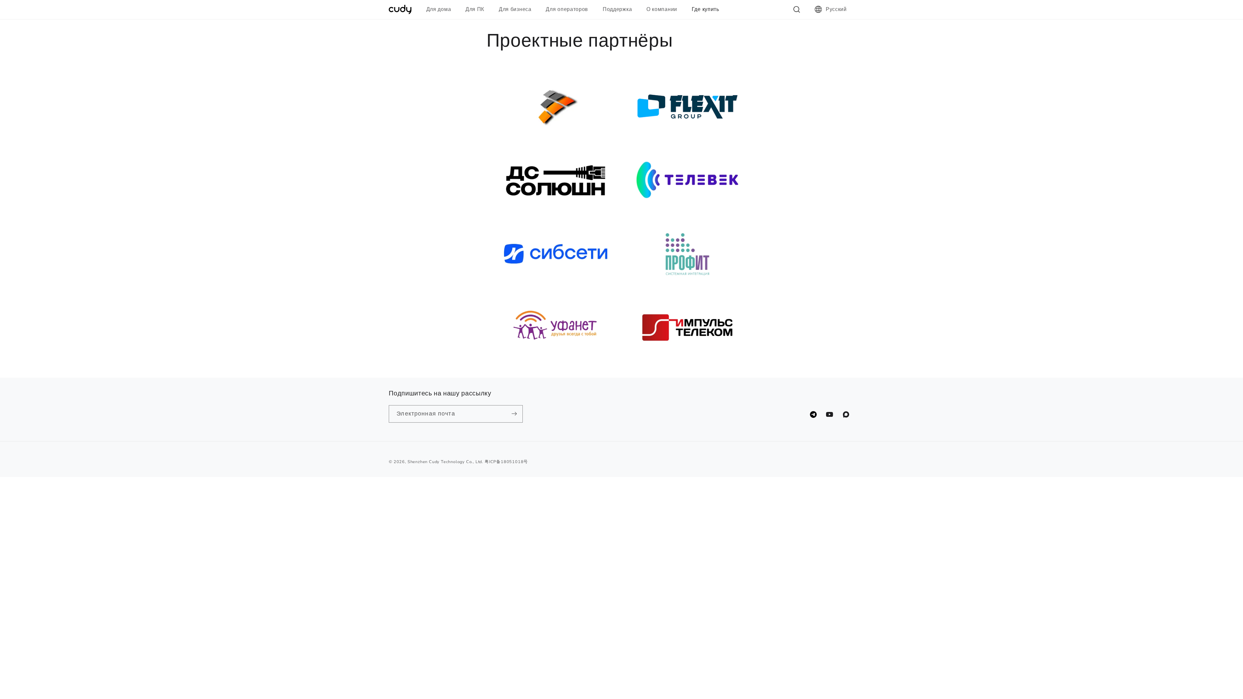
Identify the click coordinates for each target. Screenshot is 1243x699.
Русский (836, 9)
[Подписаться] (514, 414)
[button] (441, 9)
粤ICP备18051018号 (506, 461)
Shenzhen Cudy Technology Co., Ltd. (445, 461)
